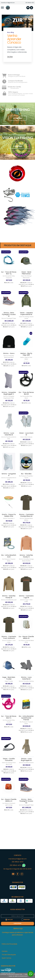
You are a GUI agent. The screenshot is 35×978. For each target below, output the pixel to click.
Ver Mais (10, 56)
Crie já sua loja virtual (8, 973)
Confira (17, 118)
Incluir (10, 919)
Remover (27, 919)
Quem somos (6, 958)
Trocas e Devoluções (9, 955)
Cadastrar (17, 923)
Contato (4, 951)
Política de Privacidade (9, 944)
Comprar (9, 266)
